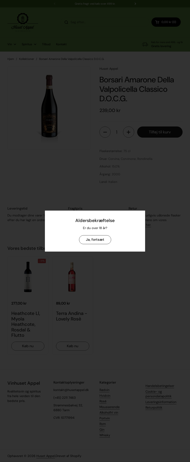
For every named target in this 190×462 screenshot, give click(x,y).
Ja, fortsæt (95, 239)
